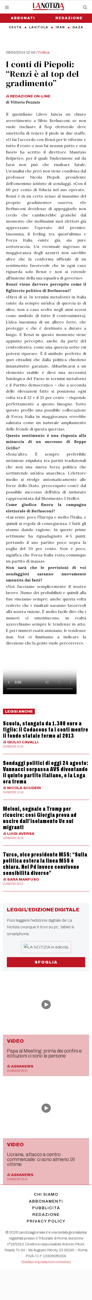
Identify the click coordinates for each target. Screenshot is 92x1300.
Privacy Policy (46, 1221)
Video (15, 1041)
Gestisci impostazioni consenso (46, 1262)
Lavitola (38, 27)
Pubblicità (46, 1208)
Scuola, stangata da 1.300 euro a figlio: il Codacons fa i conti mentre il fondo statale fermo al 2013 (45, 729)
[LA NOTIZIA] (48, 6)
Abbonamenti (46, 1201)
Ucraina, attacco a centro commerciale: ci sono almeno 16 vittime (41, 1159)
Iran (60, 27)
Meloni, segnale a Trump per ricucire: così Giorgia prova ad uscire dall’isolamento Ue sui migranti (40, 818)
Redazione (46, 1214)
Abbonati (23, 18)
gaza (77, 27)
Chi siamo (46, 1194)
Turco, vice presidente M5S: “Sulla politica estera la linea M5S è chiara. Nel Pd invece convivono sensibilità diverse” (45, 863)
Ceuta (15, 27)
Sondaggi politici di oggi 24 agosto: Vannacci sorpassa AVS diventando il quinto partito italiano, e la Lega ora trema (45, 772)
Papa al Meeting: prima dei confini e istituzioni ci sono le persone (44, 1053)
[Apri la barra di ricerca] (85, 7)
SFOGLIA (46, 962)
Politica (44, 52)
